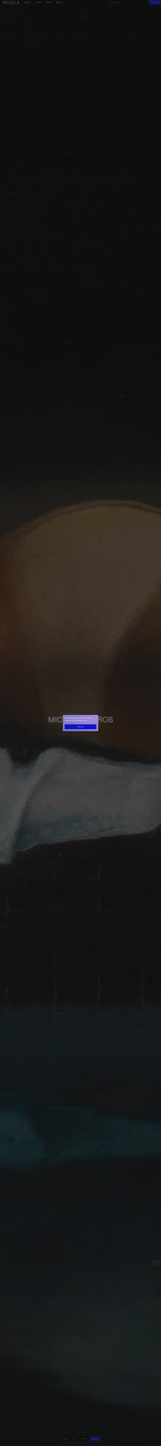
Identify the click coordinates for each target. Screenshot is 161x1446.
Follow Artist (80, 726)
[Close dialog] (96, 717)
